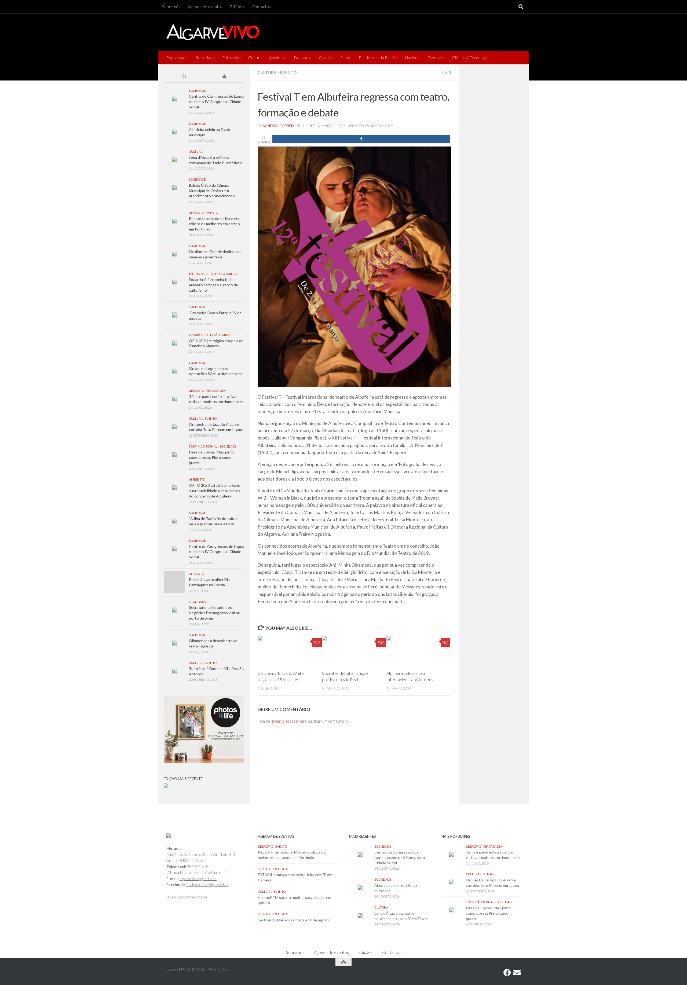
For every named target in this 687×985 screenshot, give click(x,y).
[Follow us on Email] (517, 972)
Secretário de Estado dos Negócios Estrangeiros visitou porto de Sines (214, 612)
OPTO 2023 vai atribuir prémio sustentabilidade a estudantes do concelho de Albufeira (214, 490)
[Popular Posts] (224, 77)
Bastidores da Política (378, 57)
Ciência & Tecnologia (470, 57)
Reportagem (177, 57)
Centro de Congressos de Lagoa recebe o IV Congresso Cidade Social (216, 101)
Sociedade (205, 57)
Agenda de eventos (205, 6)
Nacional (412, 57)
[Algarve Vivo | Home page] (212, 32)
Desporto (303, 57)
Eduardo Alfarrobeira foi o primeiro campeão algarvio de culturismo (213, 284)
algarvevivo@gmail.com (198, 878)
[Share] (361, 139)
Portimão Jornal (223, 273)
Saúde (346, 57)
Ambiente (278, 57)
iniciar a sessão (284, 721)
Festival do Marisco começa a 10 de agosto (294, 920)
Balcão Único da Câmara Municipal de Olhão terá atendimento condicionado (212, 190)
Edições (237, 6)
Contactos (261, 6)
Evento (288, 72)
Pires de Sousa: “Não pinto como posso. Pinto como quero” (211, 457)
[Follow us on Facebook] (507, 972)
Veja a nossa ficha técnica (186, 897)
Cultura (255, 57)
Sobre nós (171, 6)
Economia (436, 57)
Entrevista (231, 57)
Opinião (326, 57)
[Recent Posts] (184, 77)
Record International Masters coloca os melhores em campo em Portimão (214, 223)
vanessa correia (278, 126)
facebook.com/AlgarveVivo (207, 884)
